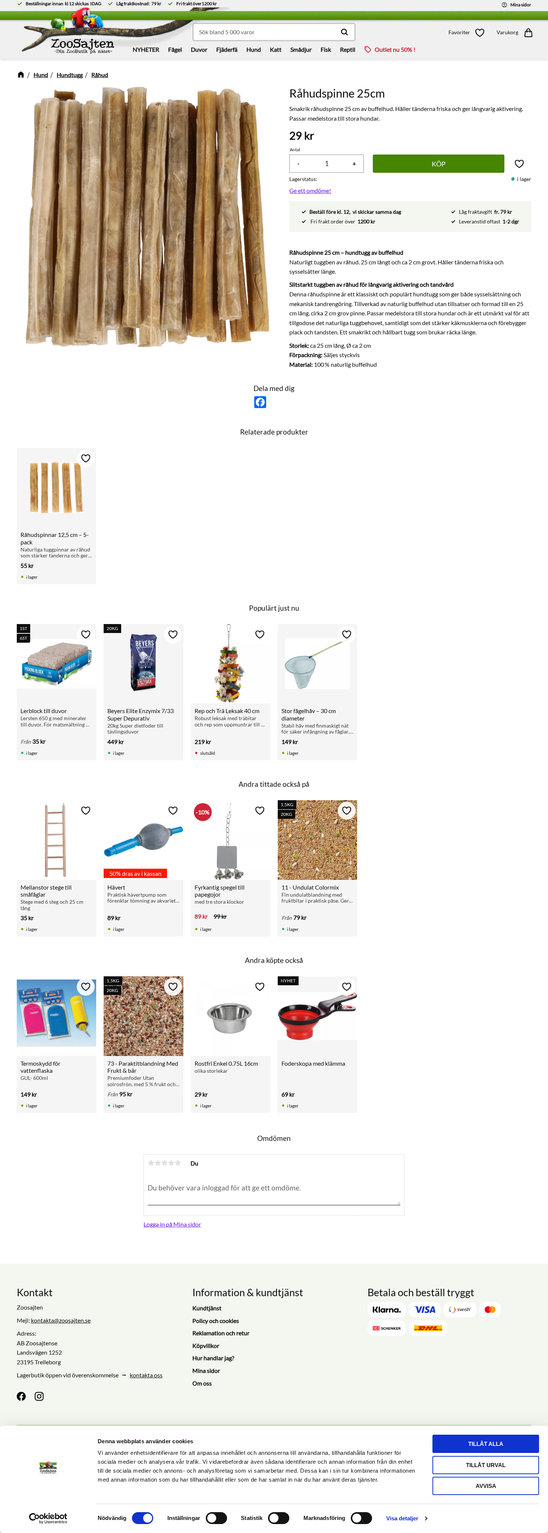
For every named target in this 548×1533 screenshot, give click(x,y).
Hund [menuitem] (253, 49)
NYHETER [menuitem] (146, 49)
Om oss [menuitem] (202, 1383)
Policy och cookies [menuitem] (215, 1320)
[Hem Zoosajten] (74, 33)
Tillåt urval (486, 1465)
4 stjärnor (171, 1163)
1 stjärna (151, 1163)
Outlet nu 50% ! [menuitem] (395, 49)
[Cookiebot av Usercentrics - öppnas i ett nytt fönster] (48, 1518)
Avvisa (486, 1486)
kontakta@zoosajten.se (61, 1320)
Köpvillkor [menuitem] (205, 1345)
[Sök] (344, 32)
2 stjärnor (157, 1163)
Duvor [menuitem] (199, 49)
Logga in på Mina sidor (172, 1224)
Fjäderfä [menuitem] (226, 49)
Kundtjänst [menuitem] (206, 1307)
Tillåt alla (485, 1444)
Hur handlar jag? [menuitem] (213, 1357)
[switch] (216, 1518)
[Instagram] (39, 1396)
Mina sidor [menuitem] (206, 1370)
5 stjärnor (177, 1163)
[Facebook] (21, 1396)
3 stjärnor (164, 1163)
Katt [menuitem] (275, 49)
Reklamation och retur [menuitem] (220, 1332)
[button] (468, 32)
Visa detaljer (402, 1518)
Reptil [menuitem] (347, 49)
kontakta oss (146, 1374)
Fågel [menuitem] (175, 49)
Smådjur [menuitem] (301, 49)
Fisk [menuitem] (326, 49)
